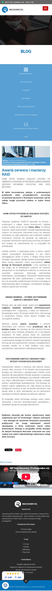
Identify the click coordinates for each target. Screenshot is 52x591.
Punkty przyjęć (26, 529)
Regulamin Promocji (26, 572)
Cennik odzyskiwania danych (26, 532)
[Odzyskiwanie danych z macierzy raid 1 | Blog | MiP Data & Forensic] (26, 580)
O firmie (26, 544)
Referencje (26, 549)
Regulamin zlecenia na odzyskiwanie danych (26, 567)
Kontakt (26, 547)
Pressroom (26, 552)
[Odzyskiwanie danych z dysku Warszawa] (14, 9)
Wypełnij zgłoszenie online (26, 564)
